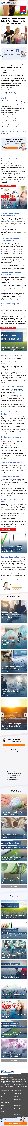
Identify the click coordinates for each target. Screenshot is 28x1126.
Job (15, 1101)
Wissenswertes (5, 1102)
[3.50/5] (13, 588)
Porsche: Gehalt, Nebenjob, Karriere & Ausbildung (12, 668)
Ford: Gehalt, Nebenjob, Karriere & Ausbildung (11, 724)
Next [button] (26, 715)
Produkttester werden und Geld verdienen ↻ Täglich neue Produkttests (13, 548)
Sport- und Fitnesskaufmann (9, 105)
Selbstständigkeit (17, 390)
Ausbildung (12, 40)
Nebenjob (16, 1096)
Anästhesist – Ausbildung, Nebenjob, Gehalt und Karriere (12, 642)
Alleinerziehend (5, 1101)
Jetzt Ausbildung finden (6, 89)
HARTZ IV (3, 1108)
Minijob (16, 1098)
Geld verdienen (18, 1099)
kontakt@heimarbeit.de (15, 1090)
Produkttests (18, 1108)
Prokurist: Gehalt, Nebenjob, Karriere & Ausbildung (11, 614)
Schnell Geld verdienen (20, 1110)
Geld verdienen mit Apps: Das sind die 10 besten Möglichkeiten (13, 955)
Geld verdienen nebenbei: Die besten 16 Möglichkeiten (13, 996)
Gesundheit (4, 1098)
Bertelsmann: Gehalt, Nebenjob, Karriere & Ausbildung (10, 691)
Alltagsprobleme (5, 1095)
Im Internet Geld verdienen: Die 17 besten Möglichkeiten (14, 976)
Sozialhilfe (4, 1107)
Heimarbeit (17, 1095)
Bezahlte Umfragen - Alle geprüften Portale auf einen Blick (12, 1034)
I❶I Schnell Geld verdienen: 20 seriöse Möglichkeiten (13, 348)
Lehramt (5, 457)
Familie (3, 1096)
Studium (23, 39)
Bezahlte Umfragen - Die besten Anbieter (12, 858)
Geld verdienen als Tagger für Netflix (14, 835)
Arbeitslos (4, 1110)
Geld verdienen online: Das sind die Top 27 (13, 206)
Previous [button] (2, 715)
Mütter (3, 1099)
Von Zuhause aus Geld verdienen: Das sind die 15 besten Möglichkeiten (12, 1054)
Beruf (18, 621)
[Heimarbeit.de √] (8, 3)
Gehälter (18, 40)
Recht (2, 1111)
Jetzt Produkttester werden (7, 94)
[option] (14, 198)
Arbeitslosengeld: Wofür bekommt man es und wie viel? (12, 880)
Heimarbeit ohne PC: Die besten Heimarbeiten (12, 813)
